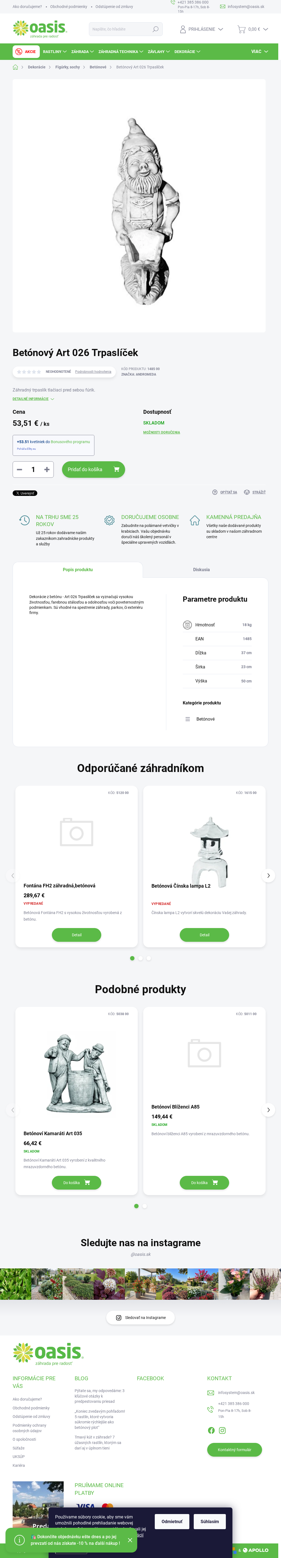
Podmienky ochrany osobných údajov (29, 1428)
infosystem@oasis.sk (236, 1392)
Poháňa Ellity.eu (26, 448)
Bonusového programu (70, 442)
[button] (132, 958)
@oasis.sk (140, 1254)
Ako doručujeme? (27, 6)
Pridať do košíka (85, 469)
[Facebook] (211, 1430)
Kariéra (19, 1465)
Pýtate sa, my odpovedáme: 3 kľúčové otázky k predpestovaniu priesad (100, 1396)
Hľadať (155, 29)
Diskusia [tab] (201, 569)
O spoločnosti (24, 1439)
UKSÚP (19, 1456)
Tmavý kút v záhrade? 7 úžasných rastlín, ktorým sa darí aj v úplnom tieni (98, 1442)
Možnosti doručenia (161, 432)
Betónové (205, 719)
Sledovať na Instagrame (145, 1317)
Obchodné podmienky (68, 6)
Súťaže (18, 1448)
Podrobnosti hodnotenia (93, 372)
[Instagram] (222, 1430)
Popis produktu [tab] (78, 569)
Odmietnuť (172, 1521)
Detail (77, 935)
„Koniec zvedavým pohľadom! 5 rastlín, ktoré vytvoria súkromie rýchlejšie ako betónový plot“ (100, 1419)
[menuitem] (26, 51)
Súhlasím (210, 1521)
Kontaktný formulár (234, 1450)
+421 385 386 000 (233, 1403)
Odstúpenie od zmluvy (114, 6)
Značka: (138, 374)
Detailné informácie (31, 399)
